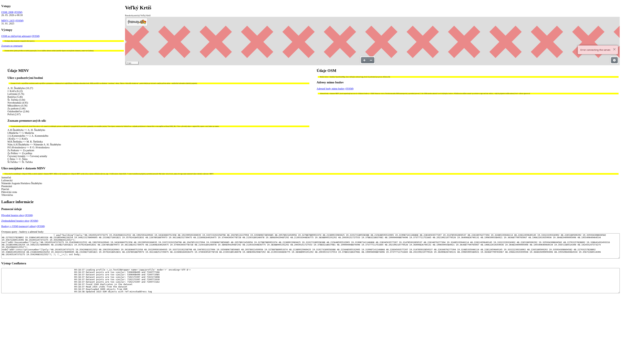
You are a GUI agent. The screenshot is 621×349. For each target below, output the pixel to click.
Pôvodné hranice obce (12, 215)
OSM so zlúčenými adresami (16, 36)
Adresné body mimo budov (331, 88)
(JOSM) (18, 12)
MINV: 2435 (8, 20)
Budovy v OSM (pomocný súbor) (18, 226)
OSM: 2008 (7, 12)
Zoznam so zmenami (11, 45)
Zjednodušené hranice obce (15, 220)
